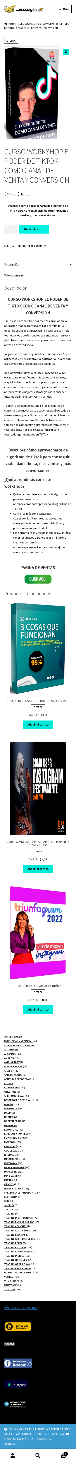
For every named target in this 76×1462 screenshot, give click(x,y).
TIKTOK (22, 246)
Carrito (58, 1452)
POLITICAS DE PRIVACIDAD (21, 1308)
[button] (66, 52)
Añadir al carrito (34, 229)
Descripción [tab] (11, 264)
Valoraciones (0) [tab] (14, 275)
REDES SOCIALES (26, 23)
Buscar (38, 1455)
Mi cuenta (12, 1455)
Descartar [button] (10, 1443)
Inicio (11, 23)
